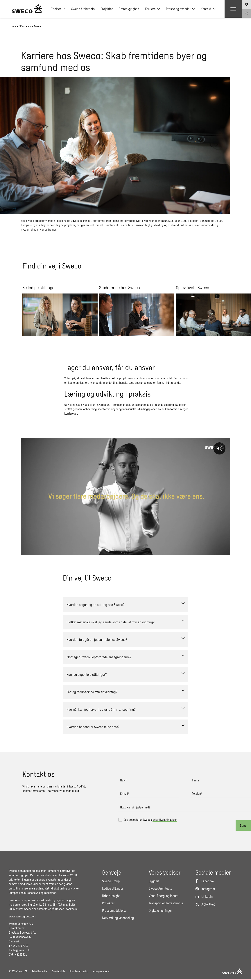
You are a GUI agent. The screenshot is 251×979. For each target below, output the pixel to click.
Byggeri (154, 881)
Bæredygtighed (129, 9)
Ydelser (56, 9)
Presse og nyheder (178, 9)
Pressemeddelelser (115, 910)
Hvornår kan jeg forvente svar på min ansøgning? (101, 709)
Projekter (107, 9)
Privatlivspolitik (39, 971)
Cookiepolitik (58, 971)
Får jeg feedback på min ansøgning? (92, 692)
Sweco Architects (83, 9)
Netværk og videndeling (118, 918)
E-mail (124, 793)
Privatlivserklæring (78, 971)
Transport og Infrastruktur (166, 903)
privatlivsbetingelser (165, 819)
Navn (123, 780)
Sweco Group (111, 881)
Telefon (197, 793)
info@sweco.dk (20, 950)
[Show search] (246, 13)
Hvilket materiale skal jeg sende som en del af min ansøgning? (111, 622)
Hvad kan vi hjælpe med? (135, 807)
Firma (195, 780)
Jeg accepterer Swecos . (151, 819)
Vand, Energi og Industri (164, 896)
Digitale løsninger (160, 910)
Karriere (150, 9)
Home (15, 26)
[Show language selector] (246, 4)
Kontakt (206, 9)
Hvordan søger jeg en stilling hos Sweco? (96, 604)
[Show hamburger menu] (233, 9)
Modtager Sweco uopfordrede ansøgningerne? (99, 657)
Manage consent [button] (101, 971)
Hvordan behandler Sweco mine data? (93, 727)
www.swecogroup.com (22, 916)
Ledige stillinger (112, 888)
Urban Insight (111, 896)
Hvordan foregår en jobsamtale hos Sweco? (97, 639)
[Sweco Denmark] (27, 8)
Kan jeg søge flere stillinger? (87, 674)
